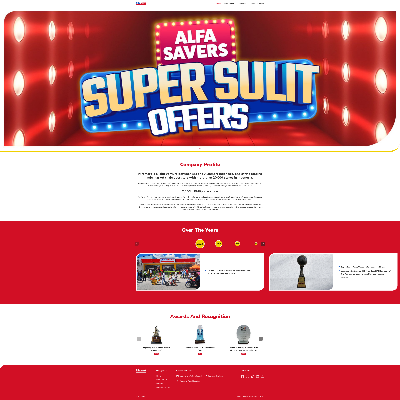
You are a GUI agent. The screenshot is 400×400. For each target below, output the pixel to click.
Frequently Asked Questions (190, 381)
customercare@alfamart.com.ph (191, 376)
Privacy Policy (140, 396)
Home (218, 4)
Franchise (242, 4)
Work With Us (229, 4)
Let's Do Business (257, 4)
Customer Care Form (215, 376)
